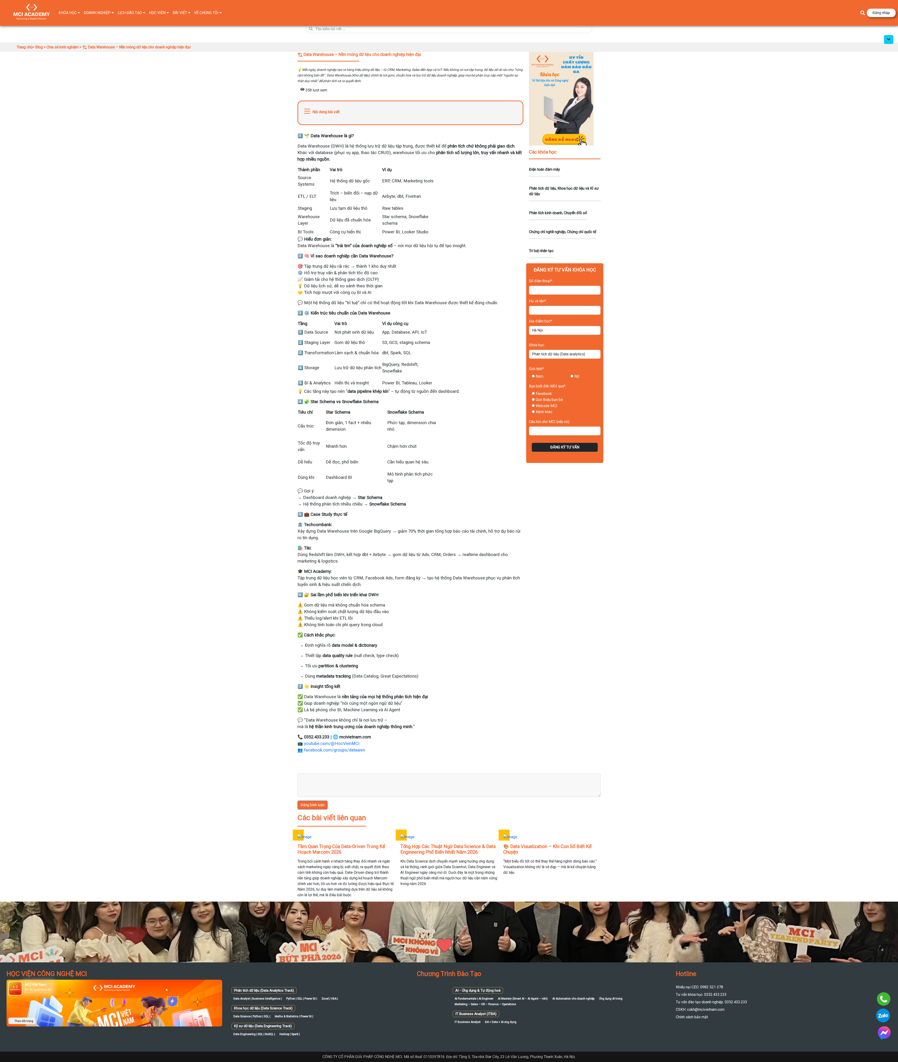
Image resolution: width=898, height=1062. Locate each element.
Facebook (544, 393)
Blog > (41, 47)
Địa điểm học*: (541, 321)
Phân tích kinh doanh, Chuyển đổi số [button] (558, 213)
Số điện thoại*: (541, 281)
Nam (539, 376)
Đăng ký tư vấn (564, 447)
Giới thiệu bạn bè (549, 399)
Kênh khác (544, 412)
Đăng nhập (881, 13)
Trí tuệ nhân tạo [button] (541, 251)
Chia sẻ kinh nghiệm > (64, 47)
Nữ (576, 376)
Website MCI (546, 406)
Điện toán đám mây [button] (544, 169)
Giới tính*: (536, 369)
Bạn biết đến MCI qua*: (547, 386)
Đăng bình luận (313, 805)
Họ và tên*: (538, 301)
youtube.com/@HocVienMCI (331, 743)
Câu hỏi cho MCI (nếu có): (549, 421)
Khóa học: (537, 345)
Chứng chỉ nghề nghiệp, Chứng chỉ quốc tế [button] (562, 232)
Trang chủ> (26, 47)
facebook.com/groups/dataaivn (334, 750)
